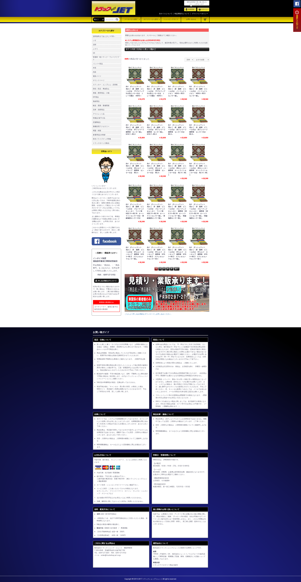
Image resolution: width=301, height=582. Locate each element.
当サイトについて (165, 14)
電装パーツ (97, 76)
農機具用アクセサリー (101, 126)
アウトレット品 (98, 114)
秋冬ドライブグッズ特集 (102, 139)
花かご (153, 49)
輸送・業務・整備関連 (101, 105)
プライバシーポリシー (200, 14)
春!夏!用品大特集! (99, 135)
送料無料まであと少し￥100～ (104, 36)
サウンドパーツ (98, 80)
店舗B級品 (97, 122)
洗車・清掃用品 (98, 110)
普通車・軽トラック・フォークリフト (106, 58)
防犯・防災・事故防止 (101, 89)
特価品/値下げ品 (99, 118)
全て (128, 49)
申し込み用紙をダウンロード (107, 281)
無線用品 (96, 101)
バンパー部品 (98, 64)
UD (94, 53)
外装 (94, 68)
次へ (176, 269)
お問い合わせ (191, 19)
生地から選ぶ (142, 49)
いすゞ (95, 40)
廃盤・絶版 (97, 130)
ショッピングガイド (171, 19)
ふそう (95, 49)
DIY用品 (96, 97)
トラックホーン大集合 (101, 143)
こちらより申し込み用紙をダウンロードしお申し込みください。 (148, 314)
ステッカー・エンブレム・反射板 (105, 85)
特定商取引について (181, 14)
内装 (94, 72)
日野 (94, 45)
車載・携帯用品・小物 (101, 93)
